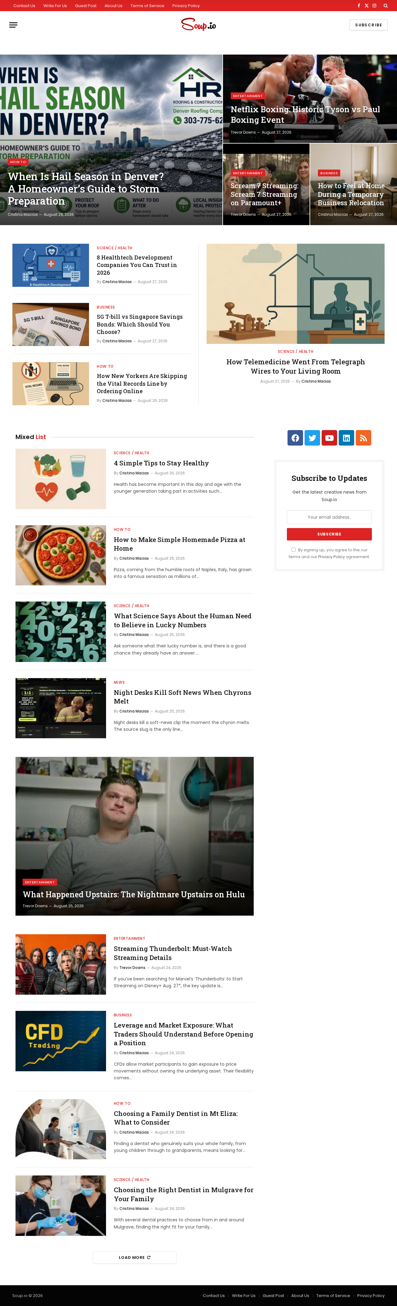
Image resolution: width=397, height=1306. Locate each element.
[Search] (385, 5)
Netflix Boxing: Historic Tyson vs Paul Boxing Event (305, 114)
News (119, 682)
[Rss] (363, 438)
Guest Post (85, 6)
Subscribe (368, 25)
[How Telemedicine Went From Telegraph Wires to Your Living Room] (296, 294)
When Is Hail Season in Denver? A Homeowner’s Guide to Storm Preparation (86, 188)
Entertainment (248, 95)
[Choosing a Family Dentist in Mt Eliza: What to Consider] (61, 1129)
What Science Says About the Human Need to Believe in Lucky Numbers (183, 620)
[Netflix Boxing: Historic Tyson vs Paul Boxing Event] (310, 99)
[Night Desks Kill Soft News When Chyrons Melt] (61, 708)
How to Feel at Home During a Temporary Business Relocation (351, 194)
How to (18, 161)
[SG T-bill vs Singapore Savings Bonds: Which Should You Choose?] (50, 324)
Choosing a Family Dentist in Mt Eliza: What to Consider (176, 1118)
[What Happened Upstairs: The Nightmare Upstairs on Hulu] (135, 836)
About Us (114, 6)
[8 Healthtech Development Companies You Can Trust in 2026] (50, 265)
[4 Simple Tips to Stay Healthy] (61, 479)
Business (329, 173)
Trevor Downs (243, 132)
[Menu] (13, 25)
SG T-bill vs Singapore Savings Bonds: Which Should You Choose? (140, 324)
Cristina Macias (23, 214)
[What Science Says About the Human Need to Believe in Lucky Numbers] (61, 632)
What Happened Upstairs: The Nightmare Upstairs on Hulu (134, 895)
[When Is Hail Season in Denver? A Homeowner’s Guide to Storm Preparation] (111, 140)
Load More (132, 1257)
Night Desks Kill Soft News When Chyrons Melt (182, 697)
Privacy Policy (186, 6)
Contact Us (24, 6)
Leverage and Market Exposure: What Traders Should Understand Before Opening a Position (183, 1034)
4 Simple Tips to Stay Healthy (161, 463)
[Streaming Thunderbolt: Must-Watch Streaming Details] (61, 964)
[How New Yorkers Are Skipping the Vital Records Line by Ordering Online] (50, 383)
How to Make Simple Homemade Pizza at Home (179, 544)
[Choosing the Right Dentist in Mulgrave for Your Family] (61, 1205)
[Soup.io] (198, 25)
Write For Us (55, 6)
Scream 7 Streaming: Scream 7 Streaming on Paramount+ (264, 194)
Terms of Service (147, 6)
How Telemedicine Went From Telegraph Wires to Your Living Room (295, 366)
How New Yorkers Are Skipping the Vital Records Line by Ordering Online (142, 383)
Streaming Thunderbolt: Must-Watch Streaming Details (173, 953)
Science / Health (114, 248)
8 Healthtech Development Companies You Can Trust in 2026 (137, 265)
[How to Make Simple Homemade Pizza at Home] (61, 555)
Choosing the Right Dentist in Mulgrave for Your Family (183, 1194)
